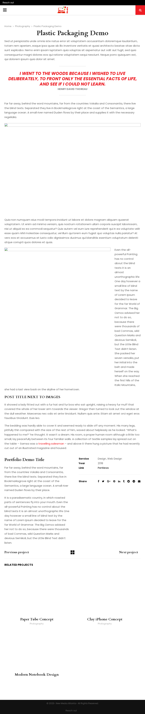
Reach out (8, 2)
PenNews (103, 468)
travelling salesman (51, 443)
